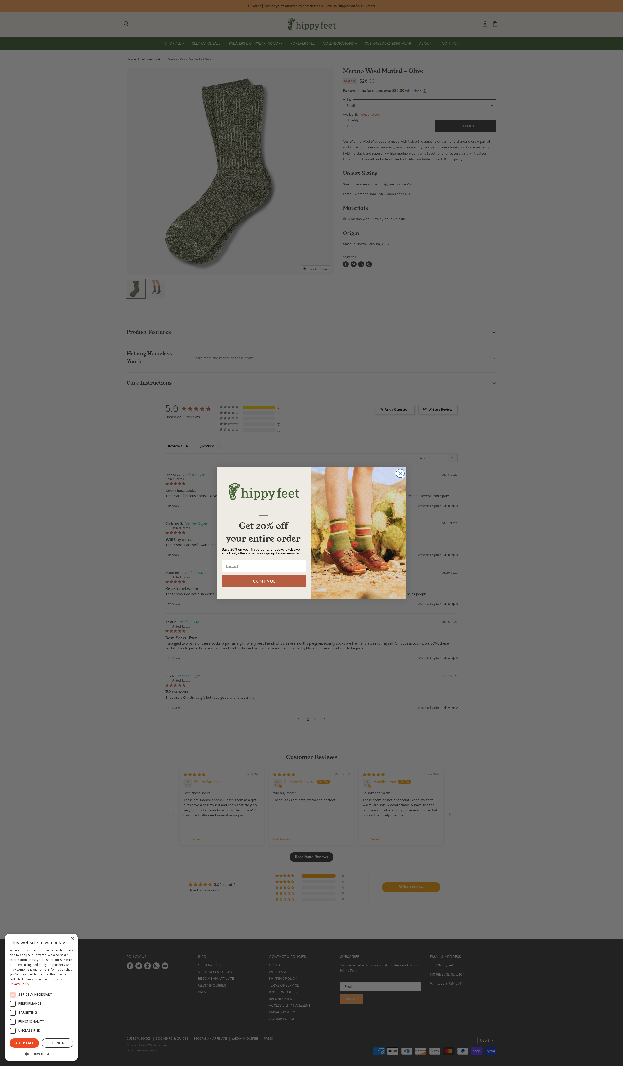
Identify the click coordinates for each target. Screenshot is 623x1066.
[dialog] (41, 997)
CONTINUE (264, 581)
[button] (41, 1053)
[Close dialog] (400, 473)
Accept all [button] (24, 1043)
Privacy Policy (19, 984)
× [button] (72, 939)
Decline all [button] (57, 1043)
